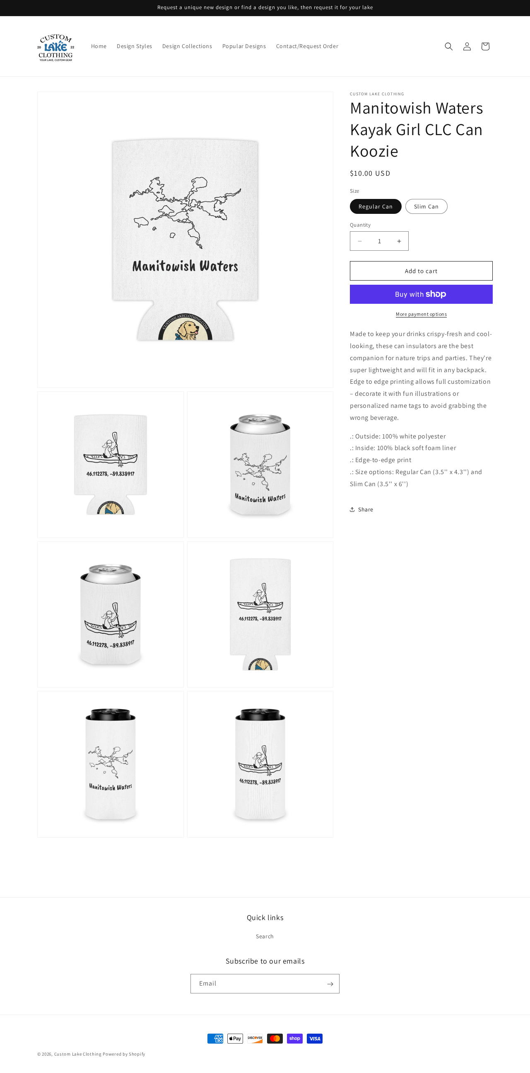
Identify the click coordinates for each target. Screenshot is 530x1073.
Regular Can (376, 206)
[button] (449, 46)
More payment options (421, 314)
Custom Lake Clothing (78, 1054)
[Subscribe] (330, 984)
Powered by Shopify (124, 1054)
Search (265, 936)
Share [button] (365, 509)
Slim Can (426, 206)
